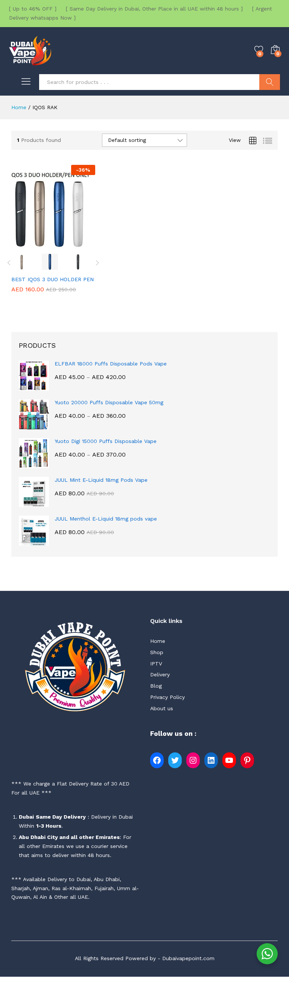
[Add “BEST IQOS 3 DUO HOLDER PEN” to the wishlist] (70, 244)
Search (269, 82)
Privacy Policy (167, 697)
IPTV (156, 664)
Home (157, 641)
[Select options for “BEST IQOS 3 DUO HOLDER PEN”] (35, 244)
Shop (156, 652)
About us (161, 708)
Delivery (160, 674)
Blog (156, 686)
